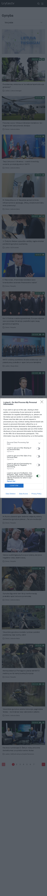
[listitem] (23, 443)
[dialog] (23, 448)
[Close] (42, 402)
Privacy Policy (36, 494)
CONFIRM (14, 485)
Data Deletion (11, 494)
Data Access (23, 494)
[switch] (38, 448)
